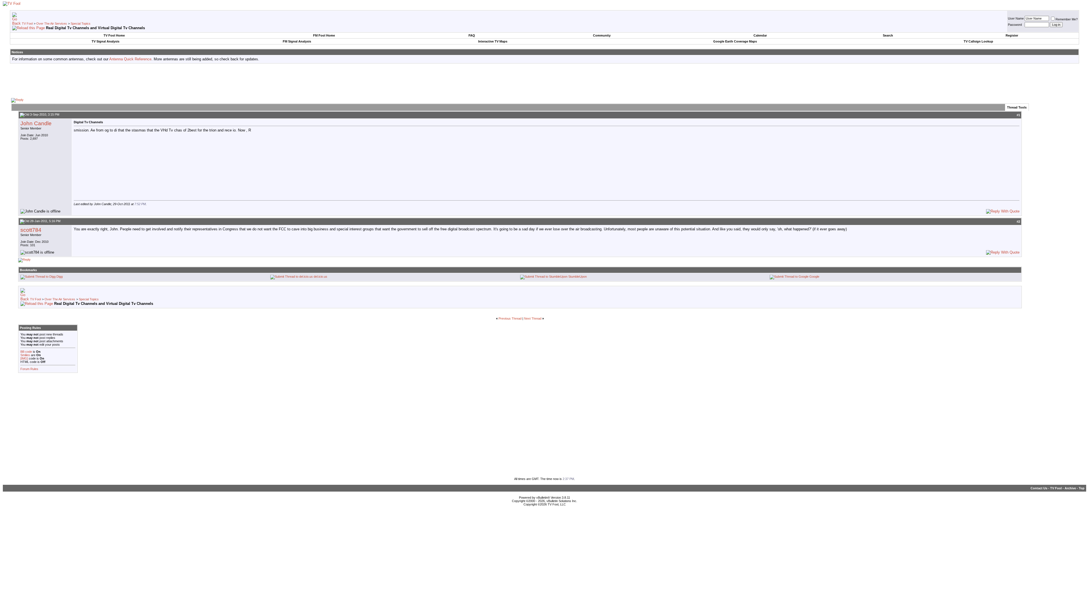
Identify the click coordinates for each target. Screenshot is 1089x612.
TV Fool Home (114, 35)
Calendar (760, 35)
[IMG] (24, 358)
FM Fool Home (324, 35)
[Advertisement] (544, 80)
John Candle (36, 123)
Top (1081, 488)
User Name (1016, 18)
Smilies (25, 355)
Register (1012, 35)
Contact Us (1039, 488)
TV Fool (27, 23)
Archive (1070, 488)
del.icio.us (320, 276)
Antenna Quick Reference (130, 59)
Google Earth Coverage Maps (735, 41)
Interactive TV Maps (492, 41)
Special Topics (80, 23)
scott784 (30, 230)
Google (814, 276)
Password (1015, 24)
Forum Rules (29, 369)
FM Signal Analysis (297, 41)
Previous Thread (510, 318)
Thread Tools (1017, 107)
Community (602, 35)
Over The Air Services (51, 23)
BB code (26, 351)
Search (888, 35)
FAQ (471, 35)
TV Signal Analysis (105, 41)
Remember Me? (1067, 19)
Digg (59, 276)
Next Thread (532, 318)
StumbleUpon (577, 276)
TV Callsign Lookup (978, 41)
